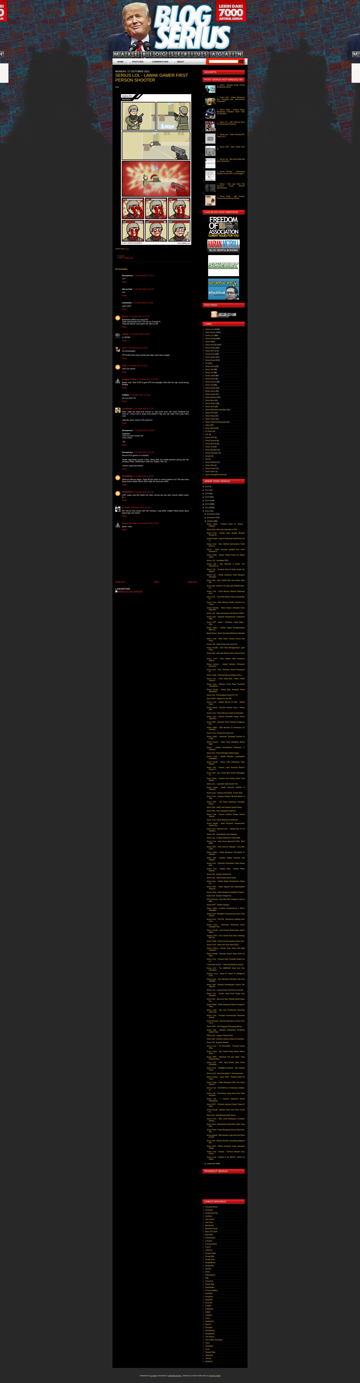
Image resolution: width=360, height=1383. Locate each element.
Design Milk (209, 1256)
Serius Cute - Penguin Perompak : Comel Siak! (224, 793)
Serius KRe (209, 465)
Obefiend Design (175, 1376)
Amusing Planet (211, 1207)
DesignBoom (210, 1263)
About (180, 62)
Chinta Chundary (129, 523)
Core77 (208, 1247)
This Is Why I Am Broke (214, 1340)
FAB (206, 1278)
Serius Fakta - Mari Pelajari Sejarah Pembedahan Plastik (231, 197)
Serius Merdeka (211, 450)
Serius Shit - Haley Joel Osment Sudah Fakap (224, 807)
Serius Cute (209, 354)
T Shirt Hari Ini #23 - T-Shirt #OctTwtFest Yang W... (225, 965)
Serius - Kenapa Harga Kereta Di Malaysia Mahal (231, 86)
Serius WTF (209, 351)
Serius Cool (209, 329)
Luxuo (207, 1318)
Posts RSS (137, 62)
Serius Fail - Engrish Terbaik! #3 (219, 874)
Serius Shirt (209, 407)
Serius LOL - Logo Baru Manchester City (222, 784)
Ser (206, 459)
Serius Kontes (210, 468)
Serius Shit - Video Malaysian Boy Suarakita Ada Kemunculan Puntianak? (231, 99)
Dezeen (208, 1269)
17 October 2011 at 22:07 (143, 476)
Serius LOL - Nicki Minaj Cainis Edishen (222, 834)
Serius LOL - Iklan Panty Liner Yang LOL (222, 644)
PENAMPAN (127, 476)
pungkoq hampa (129, 379)
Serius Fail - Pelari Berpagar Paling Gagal (223, 753)
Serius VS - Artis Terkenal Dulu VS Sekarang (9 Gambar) (231, 123)
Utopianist (209, 1355)
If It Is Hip (208, 1303)
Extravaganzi (210, 1275)
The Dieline (209, 1337)
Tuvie (207, 1349)
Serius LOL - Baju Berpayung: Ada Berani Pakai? (225, 613)
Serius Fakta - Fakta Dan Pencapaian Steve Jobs (225, 941)
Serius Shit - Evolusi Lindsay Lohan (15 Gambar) (225, 1039)
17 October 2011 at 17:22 (143, 409)
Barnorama (209, 1225)
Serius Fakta (210, 348)
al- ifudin (126, 507)
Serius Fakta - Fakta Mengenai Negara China (224, 675)
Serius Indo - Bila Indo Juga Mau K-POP (222, 530)
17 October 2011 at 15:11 (137, 366)
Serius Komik (210, 394)
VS (206, 363)
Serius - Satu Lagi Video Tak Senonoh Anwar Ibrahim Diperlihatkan (231, 186)
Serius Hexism (210, 441)
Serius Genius (210, 382)
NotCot (208, 1324)
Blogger (153, 1376)
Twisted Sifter (210, 1352)
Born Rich (209, 1235)
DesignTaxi (209, 1266)
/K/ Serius (209, 431)
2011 (207, 511)
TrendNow (209, 1346)
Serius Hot (209, 373)
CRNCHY (209, 1250)
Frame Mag (209, 1284)
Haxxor (125, 316)
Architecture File (211, 1213)
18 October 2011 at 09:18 (141, 507)
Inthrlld (208, 1312)
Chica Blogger (214, 1376)
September (211, 1164)
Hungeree (209, 1297)
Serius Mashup (211, 397)
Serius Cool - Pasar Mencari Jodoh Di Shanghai (225, 713)
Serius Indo (209, 366)
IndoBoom (209, 1309)
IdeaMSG (208, 1300)
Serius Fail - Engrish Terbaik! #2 (219, 896)
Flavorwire (209, 1281)
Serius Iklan (209, 400)
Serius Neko (210, 379)
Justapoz (208, 1315)
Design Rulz (210, 1259)
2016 (207, 494)
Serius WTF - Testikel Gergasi (218, 905)
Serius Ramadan (211, 453)
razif (124, 348)
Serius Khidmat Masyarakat (215, 422)
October (210, 521)
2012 (207, 508)
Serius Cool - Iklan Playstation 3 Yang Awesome (225, 1073)
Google (208, 456)
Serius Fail (209, 385)
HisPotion (209, 1293)
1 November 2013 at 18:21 (148, 523)
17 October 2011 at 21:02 (143, 452)
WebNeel (208, 1361)
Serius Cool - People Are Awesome (220, 733)
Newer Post (120, 582)
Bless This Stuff (211, 1232)
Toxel (207, 1343)
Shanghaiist (209, 1334)
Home (120, 62)
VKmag (208, 1358)
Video (207, 425)
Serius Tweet (210, 419)
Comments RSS (160, 62)
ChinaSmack (210, 1238)
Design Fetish (210, 1253)
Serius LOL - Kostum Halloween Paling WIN (223, 838)
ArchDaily (209, 1210)
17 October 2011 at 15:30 (147, 379)
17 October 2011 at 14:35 (137, 348)
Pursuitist (208, 1327)
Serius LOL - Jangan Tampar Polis (220, 1035)
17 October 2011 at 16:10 (140, 395)
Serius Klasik (210, 360)
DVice (207, 1272)
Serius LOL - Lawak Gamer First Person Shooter (225, 990)
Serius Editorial (211, 462)
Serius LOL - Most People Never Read (221, 878)
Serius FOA (209, 413)
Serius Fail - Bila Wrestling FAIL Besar (221, 1115)
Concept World (211, 1244)
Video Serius (210, 332)
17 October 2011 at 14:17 (143, 275)
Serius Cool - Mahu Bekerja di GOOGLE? (222, 820)
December (211, 514)
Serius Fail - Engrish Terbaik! (218, 1042)
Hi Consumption (211, 1290)
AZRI (124, 366)
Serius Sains (210, 471)
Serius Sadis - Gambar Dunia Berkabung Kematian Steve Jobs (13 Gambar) (231, 112)
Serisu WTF (209, 437)
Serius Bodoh (210, 388)
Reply (124, 282)
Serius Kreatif (210, 339)
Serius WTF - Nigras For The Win (219, 699)
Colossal (208, 1241)
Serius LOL (128, 258)
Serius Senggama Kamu (214, 475)
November (211, 518)
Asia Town (209, 1222)
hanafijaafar (127, 409)
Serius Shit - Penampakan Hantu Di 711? (222, 695)
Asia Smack (209, 1219)
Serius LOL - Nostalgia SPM (217, 560)
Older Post (192, 582)
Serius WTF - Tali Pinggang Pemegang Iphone (224, 1026)
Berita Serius (210, 391)
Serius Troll (209, 447)
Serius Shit (209, 369)
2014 (207, 501)
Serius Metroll (210, 428)
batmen (125, 334)
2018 (207, 487)
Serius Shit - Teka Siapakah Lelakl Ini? (221, 811)
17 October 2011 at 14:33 (139, 334)
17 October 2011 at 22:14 (143, 492)
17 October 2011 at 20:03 (143, 430)
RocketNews (210, 1331)
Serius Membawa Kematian (215, 410)
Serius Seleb (210, 376)
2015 (207, 497)
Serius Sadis (210, 357)
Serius (207, 342)
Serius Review (210, 444)
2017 (207, 490)
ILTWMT (208, 1306)
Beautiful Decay (211, 1229)
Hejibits (126, 248)
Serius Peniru (210, 403)
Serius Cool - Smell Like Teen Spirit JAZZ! (222, 945)
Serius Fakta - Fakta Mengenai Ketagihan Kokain (225, 892)
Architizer (208, 1216)
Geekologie (209, 1287)
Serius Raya (210, 416)
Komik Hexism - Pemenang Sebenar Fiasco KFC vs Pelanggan (231, 173)
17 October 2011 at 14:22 (139, 316)
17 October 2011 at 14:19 (143, 289)
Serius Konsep (211, 345)
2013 (207, 504)
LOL (207, 434)
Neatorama (209, 1321)
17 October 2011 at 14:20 (142, 303)
